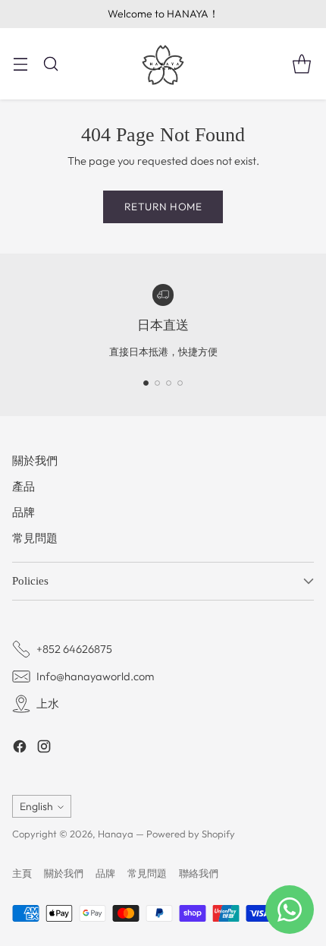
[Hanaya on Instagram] (44, 748)
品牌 (23, 512)
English (36, 806)
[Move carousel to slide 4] (180, 383)
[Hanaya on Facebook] (20, 748)
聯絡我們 (198, 873)
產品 (23, 486)
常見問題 (35, 538)
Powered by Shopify (190, 834)
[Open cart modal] (301, 63)
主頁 (22, 873)
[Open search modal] (50, 63)
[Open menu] (20, 63)
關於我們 (35, 460)
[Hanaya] (163, 63)
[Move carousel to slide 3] (168, 383)
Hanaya (115, 834)
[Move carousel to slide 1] (146, 383)
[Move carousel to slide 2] (157, 383)
